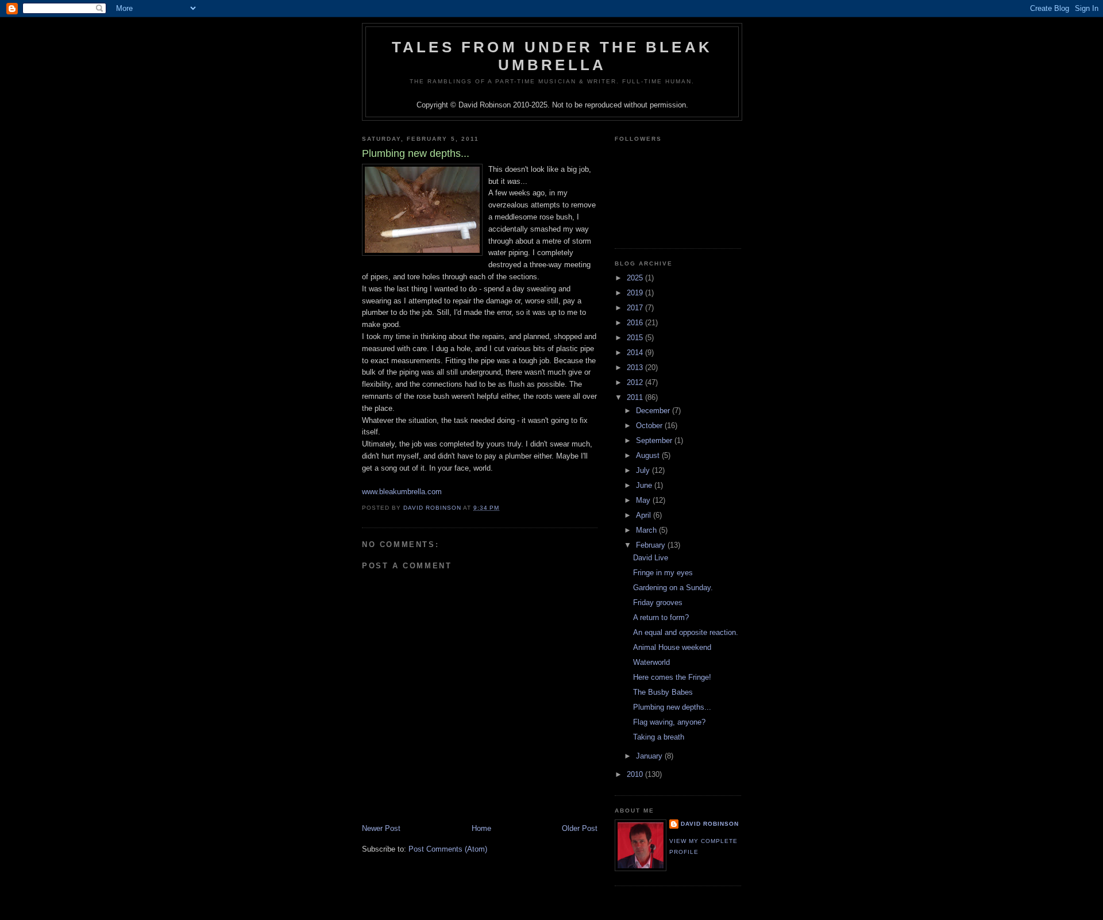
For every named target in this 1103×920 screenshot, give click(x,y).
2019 (636, 292)
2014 (636, 352)
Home (481, 828)
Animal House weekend (672, 647)
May (644, 500)
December (654, 410)
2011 (636, 397)
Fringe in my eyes (663, 572)
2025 (636, 278)
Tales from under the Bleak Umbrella (552, 56)
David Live (650, 557)
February (652, 545)
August (649, 455)
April (644, 515)
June (645, 485)
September (655, 440)
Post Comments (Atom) (447, 849)
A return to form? (661, 617)
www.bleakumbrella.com (402, 491)
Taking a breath (658, 737)
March (647, 530)
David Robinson (710, 824)
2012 (636, 382)
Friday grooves (657, 602)
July (644, 470)
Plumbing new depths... (672, 707)
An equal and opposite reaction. (685, 632)
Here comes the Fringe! (672, 677)
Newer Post (381, 828)
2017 (636, 307)
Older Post (579, 828)
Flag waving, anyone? (669, 722)
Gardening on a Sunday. (673, 587)
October (650, 425)
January (650, 756)
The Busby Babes (663, 692)
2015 (636, 337)
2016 (636, 322)
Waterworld (651, 662)
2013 (636, 367)
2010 (636, 774)
